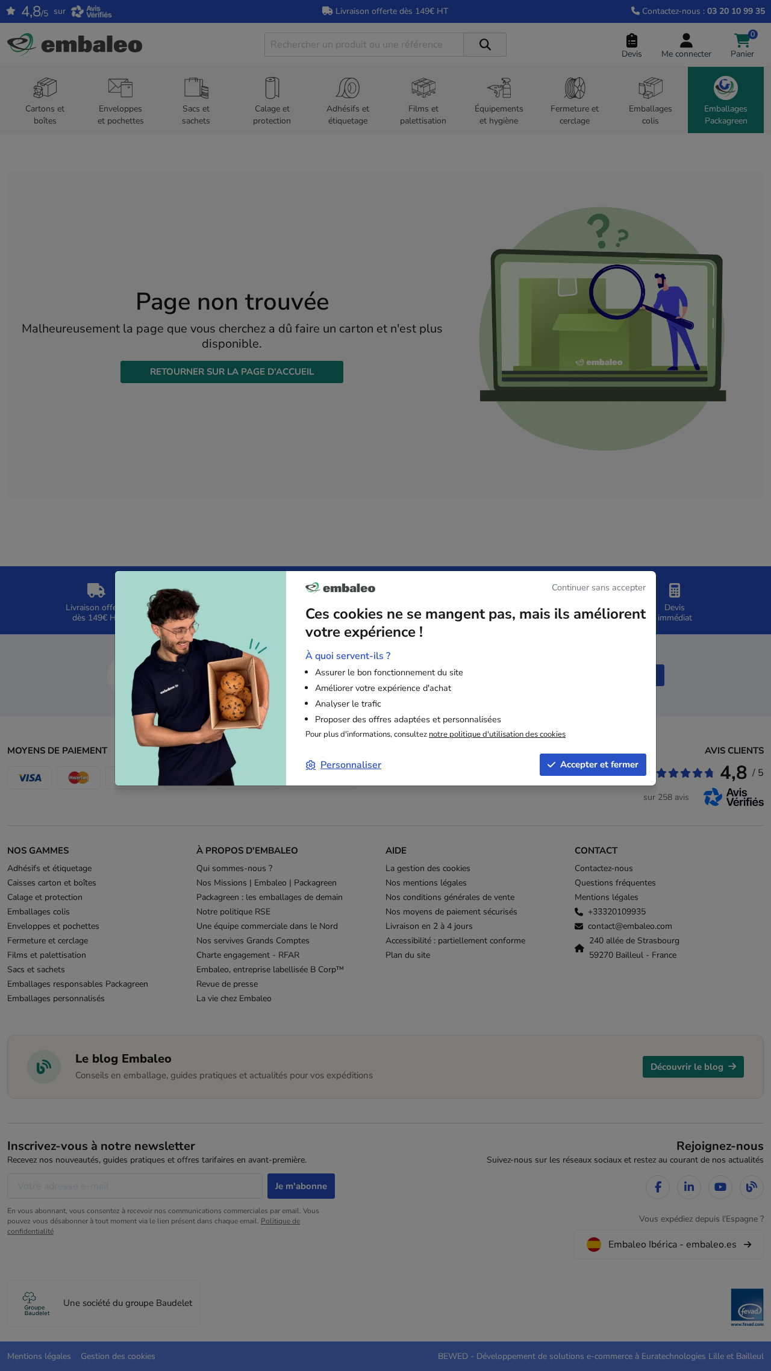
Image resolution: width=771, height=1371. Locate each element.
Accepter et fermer (599, 764)
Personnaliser (350, 765)
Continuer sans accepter (599, 587)
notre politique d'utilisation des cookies (497, 734)
